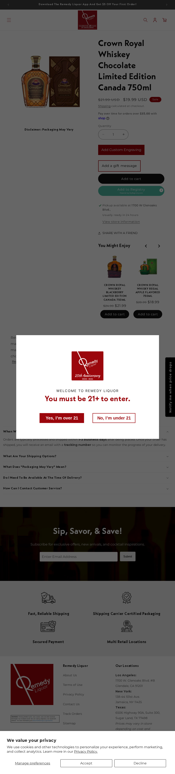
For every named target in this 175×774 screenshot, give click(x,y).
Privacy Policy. (86, 752)
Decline (140, 763)
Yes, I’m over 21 (62, 417)
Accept (86, 763)
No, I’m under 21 (114, 417)
